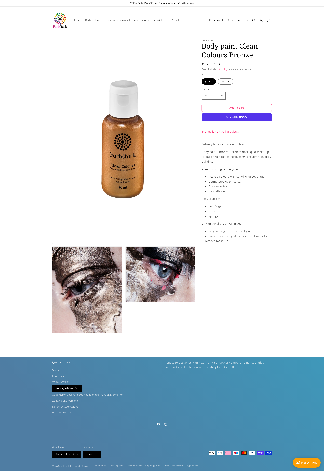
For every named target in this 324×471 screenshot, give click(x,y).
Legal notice (192, 466)
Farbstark (65, 466)
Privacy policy (116, 466)
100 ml (225, 81)
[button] (254, 20)
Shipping (222, 69)
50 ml (208, 81)
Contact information (173, 466)
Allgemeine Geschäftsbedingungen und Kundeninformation (87, 394)
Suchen (56, 370)
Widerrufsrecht (61, 382)
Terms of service (134, 466)
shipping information (223, 367)
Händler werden (61, 412)
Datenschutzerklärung (65, 406)
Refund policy (99, 466)
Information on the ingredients (220, 131)
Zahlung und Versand (65, 400)
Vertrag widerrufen (67, 388)
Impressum (58, 376)
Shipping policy (152, 466)
